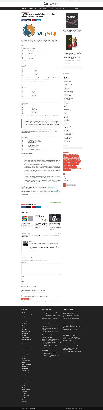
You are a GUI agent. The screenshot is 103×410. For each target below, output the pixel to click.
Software (58, 8)
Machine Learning (66, 160)
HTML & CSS (66, 103)
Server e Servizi (66, 135)
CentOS (75, 157)
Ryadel (30, 408)
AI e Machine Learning (68, 98)
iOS (64, 113)
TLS (75, 165)
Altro (65, 75)
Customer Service (67, 88)
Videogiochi (66, 123)
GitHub (65, 159)
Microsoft (75, 160)
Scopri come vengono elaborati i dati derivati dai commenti (50, 301)
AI (73, 154)
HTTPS (71, 159)
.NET (64, 154)
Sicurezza (65, 165)
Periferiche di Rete (67, 80)
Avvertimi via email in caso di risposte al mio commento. (33, 292)
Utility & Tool (66, 121)
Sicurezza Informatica (67, 137)
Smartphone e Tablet (67, 82)
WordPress (65, 170)
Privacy (69, 163)
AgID (71, 154)
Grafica (65, 127)
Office (72, 162)
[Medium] (75, 1)
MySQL (35, 204)
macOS (65, 116)
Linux (65, 114)
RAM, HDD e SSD (67, 81)
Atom (65, 178)
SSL (72, 165)
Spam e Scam (66, 141)
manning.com (71, 60)
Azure (70, 157)
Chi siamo (24, 8)
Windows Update (77, 168)
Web (63, 8)
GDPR (79, 157)
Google (68, 159)
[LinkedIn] (73, 1)
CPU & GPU (66, 78)
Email (22, 281)
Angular (65, 156)
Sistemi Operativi (42, 8)
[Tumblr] (76, 1)
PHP (65, 106)
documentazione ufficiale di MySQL (38, 42)
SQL (28, 12)
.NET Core (67, 154)
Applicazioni (66, 120)
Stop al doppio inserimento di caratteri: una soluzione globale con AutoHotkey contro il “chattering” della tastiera (50, 336)
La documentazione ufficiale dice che (44, 117)
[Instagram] (78, 1)
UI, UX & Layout (66, 128)
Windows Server (71, 168)
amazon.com (78, 60)
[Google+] (69, 1)
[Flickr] (81, 1)
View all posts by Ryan (34, 250)
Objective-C (68, 162)
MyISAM (32, 204)
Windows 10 (66, 168)
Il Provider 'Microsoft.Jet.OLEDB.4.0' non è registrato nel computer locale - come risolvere (71, 342)
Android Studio (66, 99)
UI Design (65, 124)
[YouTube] (67, 1)
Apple (68, 156)
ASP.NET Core (76, 156)
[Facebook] (72, 1)
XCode (69, 170)
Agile (65, 87)
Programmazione (32, 8)
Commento (24, 262)
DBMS (26, 204)
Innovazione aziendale (67, 92)
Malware (71, 160)
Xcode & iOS (66, 109)
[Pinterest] (79, 1)
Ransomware (74, 163)
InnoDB (28, 204)
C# (64, 102)
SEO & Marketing (67, 134)
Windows (65, 117)
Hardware (51, 8)
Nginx (64, 162)
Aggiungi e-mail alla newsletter (29, 286)
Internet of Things (25, 348)
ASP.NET (71, 156)
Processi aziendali (67, 85)
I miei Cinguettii (66, 63)
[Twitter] (66, 1)
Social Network (24, 381)
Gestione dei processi (67, 91)
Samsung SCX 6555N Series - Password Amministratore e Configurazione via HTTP (71, 326)
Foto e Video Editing (67, 126)
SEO (77, 163)
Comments (66, 180)
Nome (22, 276)
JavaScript (66, 105)
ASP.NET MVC (66, 157)
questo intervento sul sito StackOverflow (41, 192)
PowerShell (65, 163)
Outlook (76, 162)
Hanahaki (33, 408)
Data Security (67, 138)
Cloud (65, 131)
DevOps (65, 89)
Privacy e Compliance (67, 133)
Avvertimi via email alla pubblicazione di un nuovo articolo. (34, 296)
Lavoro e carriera (67, 95)
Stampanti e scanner (67, 84)
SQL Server (69, 165)
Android (65, 112)
